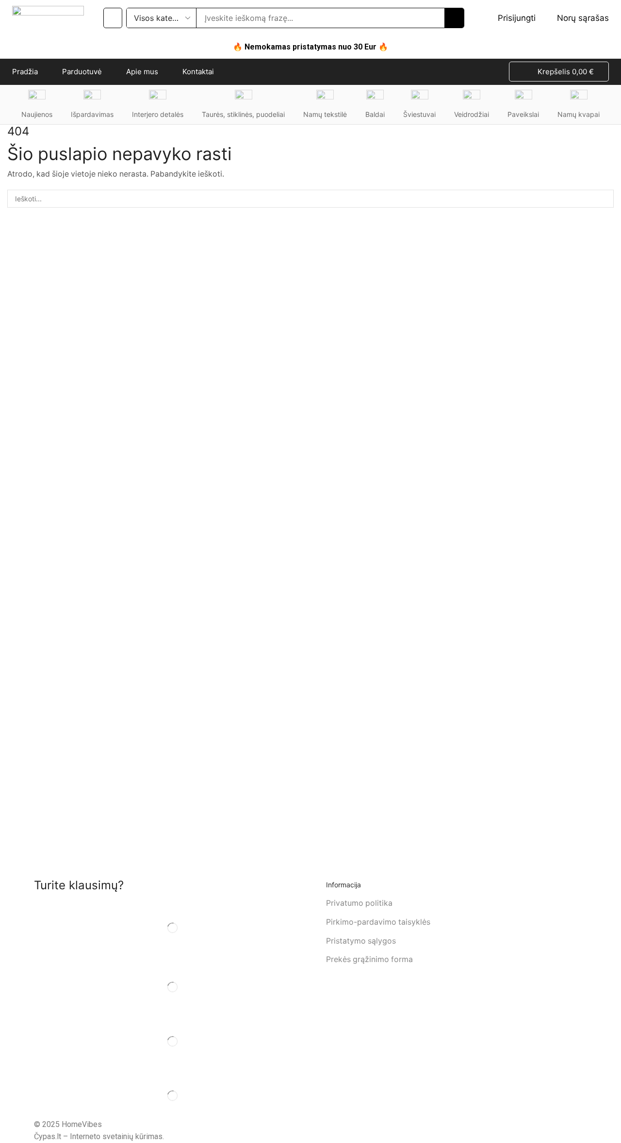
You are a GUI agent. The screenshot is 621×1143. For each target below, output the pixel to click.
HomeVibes (82, 1124)
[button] (112, 18)
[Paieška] (454, 18)
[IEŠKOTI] (605, 199)
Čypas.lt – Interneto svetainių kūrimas (98, 1136)
